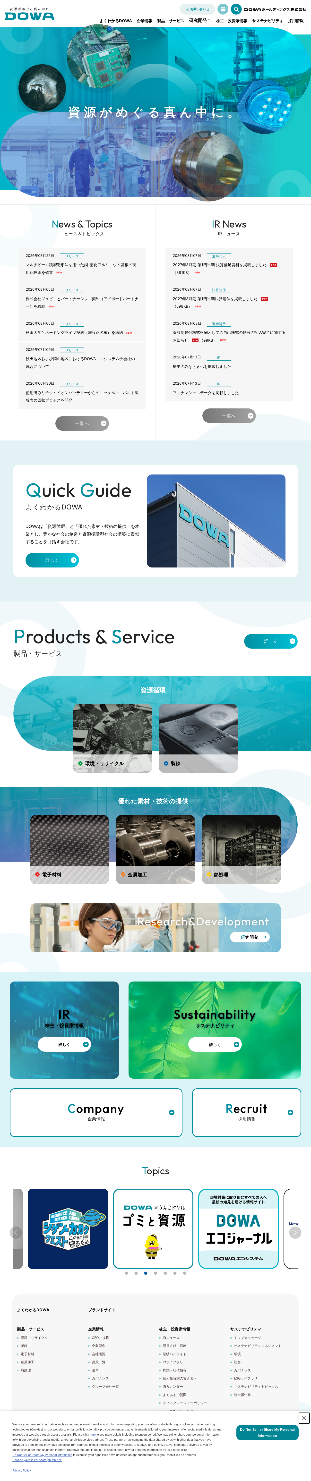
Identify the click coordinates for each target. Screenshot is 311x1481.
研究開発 (198, 20)
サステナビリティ (267, 20)
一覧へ (82, 423)
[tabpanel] (153, 1229)
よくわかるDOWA (116, 20)
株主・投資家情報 (231, 20)
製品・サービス (170, 20)
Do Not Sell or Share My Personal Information (42, 1455)
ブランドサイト (101, 1309)
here (93, 1434)
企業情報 (144, 20)
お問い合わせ (199, 9)
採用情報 (296, 20)
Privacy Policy (21, 1470)
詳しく (52, 560)
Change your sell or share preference (37, 1460)
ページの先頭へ (301, 1307)
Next (295, 1233)
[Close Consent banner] (304, 1418)
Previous (16, 1233)
